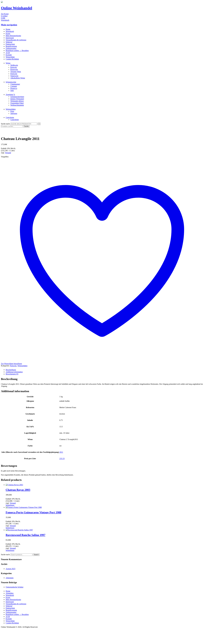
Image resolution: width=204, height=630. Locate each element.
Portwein (13, 74)
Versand (8, 153)
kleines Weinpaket (17, 99)
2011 (61, 452)
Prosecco (13, 88)
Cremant (13, 86)
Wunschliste (10, 57)
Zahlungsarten (11, 48)
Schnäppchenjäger (17, 97)
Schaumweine (11, 82)
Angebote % (10, 95)
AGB (8, 53)
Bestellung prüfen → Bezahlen (17, 51)
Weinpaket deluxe (17, 101)
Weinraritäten (11, 109)
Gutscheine (10, 117)
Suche (26, 126)
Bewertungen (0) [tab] (12, 374)
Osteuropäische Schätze (14, 587)
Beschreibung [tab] (11, 370)
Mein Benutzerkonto (13, 36)
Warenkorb (10, 31)
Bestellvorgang (11, 46)
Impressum (10, 38)
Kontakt (9, 55)
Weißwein (14, 65)
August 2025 (10, 569)
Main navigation (9, 25)
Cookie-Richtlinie (12, 59)
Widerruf (9, 42)
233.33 (62, 459)
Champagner (15, 84)
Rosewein (14, 69)
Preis (12, 111)
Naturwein (14, 76)
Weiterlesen (10, 505)
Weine (8, 63)
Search (36, 555)
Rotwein (13, 67)
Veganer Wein (15, 72)
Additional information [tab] (14, 372)
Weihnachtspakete (17, 105)
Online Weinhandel (16, 8)
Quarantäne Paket (17, 103)
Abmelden (9, 593)
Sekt (12, 90)
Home (8, 29)
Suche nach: (5, 124)
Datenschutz (10, 44)
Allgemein (9, 578)
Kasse (8, 34)
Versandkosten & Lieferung (16, 40)
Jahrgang (13, 113)
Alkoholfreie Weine (17, 78)
